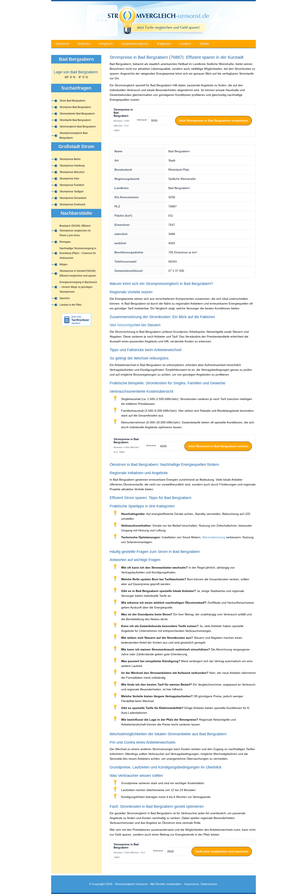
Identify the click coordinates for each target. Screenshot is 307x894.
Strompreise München (72, 172)
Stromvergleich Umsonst (131, 884)
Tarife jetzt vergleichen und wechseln (221, 851)
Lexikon (185, 44)
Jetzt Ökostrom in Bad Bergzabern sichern (218, 446)
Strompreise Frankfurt (72, 185)
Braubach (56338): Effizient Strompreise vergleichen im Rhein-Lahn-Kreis (75, 230)
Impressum (191, 884)
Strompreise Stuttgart (71, 191)
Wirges (63, 264)
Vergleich (106, 44)
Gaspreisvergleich (135, 44)
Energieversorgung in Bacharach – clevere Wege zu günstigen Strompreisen (78, 287)
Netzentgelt (126, 325)
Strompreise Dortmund (72, 204)
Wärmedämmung (213, 537)
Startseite (62, 44)
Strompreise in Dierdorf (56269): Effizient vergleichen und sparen (78, 273)
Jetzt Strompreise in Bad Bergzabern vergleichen (213, 120)
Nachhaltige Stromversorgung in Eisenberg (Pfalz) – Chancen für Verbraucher (78, 253)
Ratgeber (164, 44)
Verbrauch (142, 120)
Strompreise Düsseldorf (73, 198)
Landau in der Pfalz (71, 304)
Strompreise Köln (69, 178)
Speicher (65, 298)
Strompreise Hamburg (72, 165)
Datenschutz (209, 884)
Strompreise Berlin (70, 159)
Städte (204, 44)
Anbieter (84, 44)
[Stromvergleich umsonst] (153, 20)
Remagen (65, 241)
